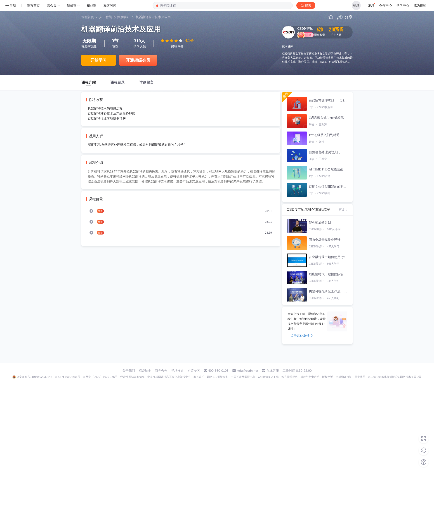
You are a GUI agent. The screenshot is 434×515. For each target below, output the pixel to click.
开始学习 (98, 60)
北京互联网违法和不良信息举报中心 (169, 376)
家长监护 (198, 376)
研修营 (71, 5)
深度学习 (123, 17)
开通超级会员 (138, 60)
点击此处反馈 (299, 335)
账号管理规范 (289, 376)
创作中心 (385, 5)
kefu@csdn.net (247, 370)
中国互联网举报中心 (243, 376)
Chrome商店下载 (268, 376)
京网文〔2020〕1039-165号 (100, 376)
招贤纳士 (145, 370)
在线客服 (272, 370)
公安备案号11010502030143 (34, 376)
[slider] (172, 40)
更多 (342, 209)
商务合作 (161, 370)
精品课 (91, 5)
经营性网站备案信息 (132, 376)
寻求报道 (177, 370)
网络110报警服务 (217, 376)
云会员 (52, 5)
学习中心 (402, 5)
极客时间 (110, 5)
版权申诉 (327, 376)
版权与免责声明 (309, 376)
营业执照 (360, 376)
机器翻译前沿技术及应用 (153, 17)
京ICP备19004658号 (67, 376)
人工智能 (105, 17)
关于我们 (128, 370)
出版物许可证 (344, 376)
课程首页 (33, 5)
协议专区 (193, 370)
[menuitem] (181, 211)
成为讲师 (420, 5)
